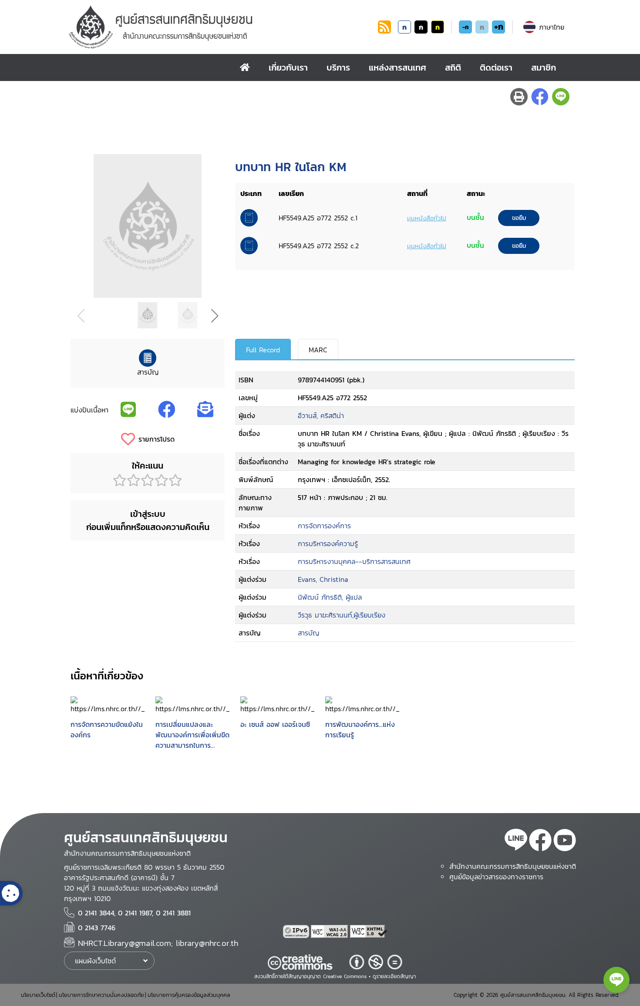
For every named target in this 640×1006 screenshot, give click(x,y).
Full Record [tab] (263, 349)
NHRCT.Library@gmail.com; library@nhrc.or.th (158, 943)
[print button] (519, 96)
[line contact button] (616, 980)
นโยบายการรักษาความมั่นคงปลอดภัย (101, 995)
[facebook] (540, 841)
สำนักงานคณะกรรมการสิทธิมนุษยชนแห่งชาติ (512, 866)
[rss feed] (384, 31)
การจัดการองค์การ (324, 525)
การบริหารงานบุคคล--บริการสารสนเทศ (354, 561)
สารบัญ (308, 633)
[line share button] (560, 96)
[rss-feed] (516, 841)
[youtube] (564, 841)
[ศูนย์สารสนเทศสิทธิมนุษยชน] (221, 27)
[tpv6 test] (297, 931)
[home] (245, 67)
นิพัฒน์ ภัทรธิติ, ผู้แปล (330, 597)
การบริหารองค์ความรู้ (328, 543)
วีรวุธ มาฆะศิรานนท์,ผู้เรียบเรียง (341, 615)
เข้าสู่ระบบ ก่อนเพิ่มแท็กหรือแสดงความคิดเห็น (147, 520)
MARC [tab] (318, 349)
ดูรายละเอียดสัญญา (394, 976)
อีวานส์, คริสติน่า (321, 415)
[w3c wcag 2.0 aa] (330, 931)
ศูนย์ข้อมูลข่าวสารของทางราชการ (496, 876)
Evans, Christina (323, 579)
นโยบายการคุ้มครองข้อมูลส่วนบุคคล (189, 995)
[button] (214, 315)
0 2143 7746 (96, 927)
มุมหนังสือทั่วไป (426, 218)
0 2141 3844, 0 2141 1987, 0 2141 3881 (134, 913)
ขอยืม (519, 218)
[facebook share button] (540, 96)
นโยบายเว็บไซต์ (38, 995)
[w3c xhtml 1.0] (368, 931)
